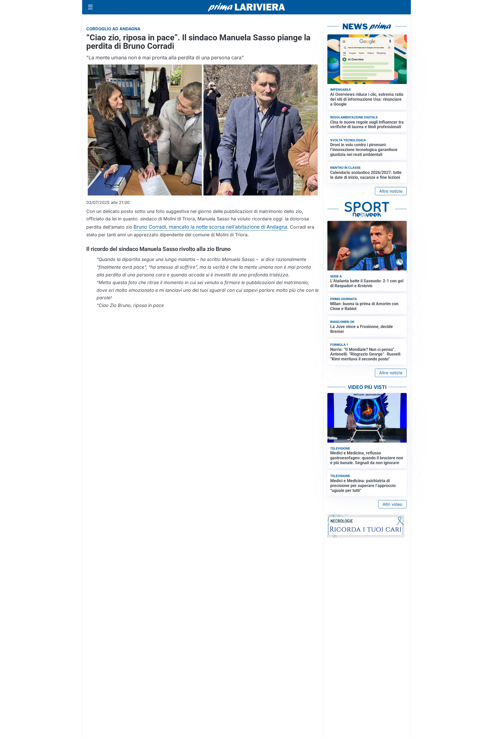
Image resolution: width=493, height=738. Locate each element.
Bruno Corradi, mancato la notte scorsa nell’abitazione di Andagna (210, 227)
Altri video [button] (392, 504)
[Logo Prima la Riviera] (246, 7)
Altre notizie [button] (390, 191)
